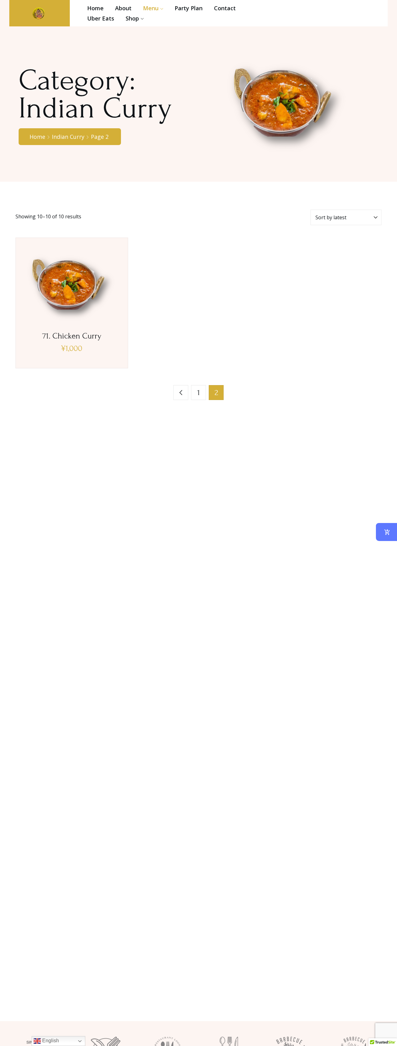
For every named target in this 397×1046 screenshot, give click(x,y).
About (123, 8)
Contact (225, 8)
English (50, 1040)
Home (95, 8)
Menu (150, 8)
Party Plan (189, 8)
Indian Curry (68, 136)
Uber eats (100, 18)
